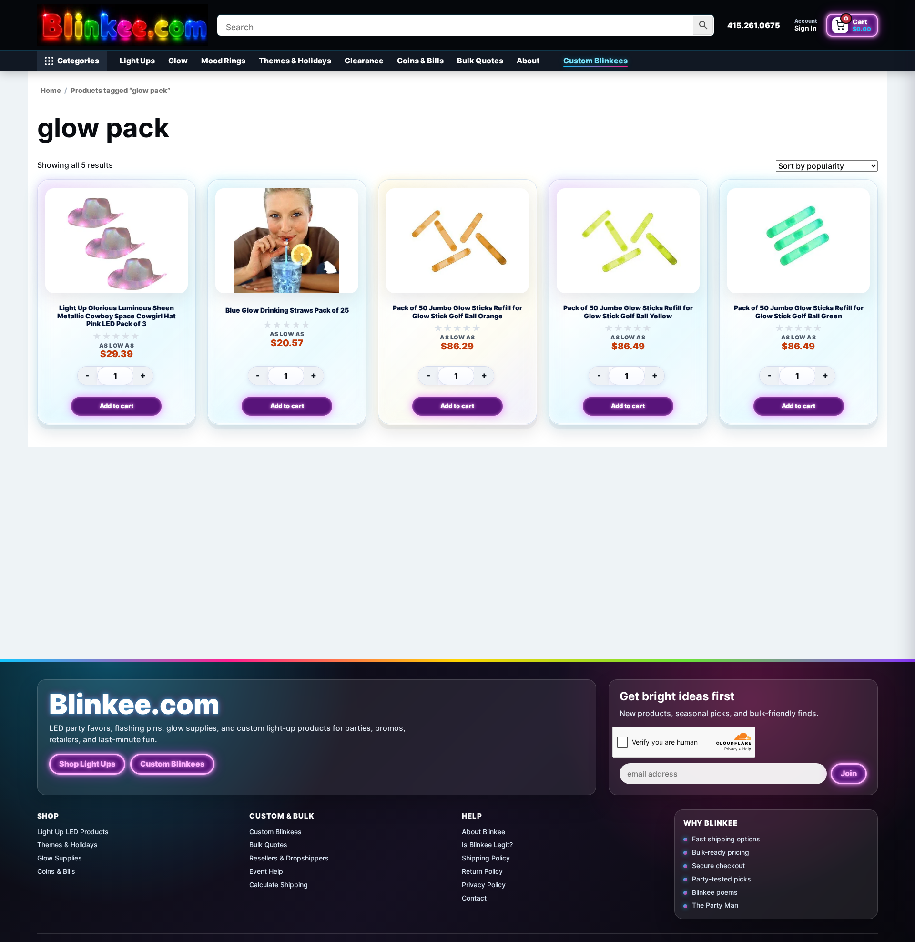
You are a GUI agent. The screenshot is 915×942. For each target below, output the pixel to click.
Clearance (364, 60)
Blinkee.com (134, 704)
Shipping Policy (486, 858)
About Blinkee (483, 832)
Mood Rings (223, 60)
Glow (178, 60)
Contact (474, 898)
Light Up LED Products (73, 832)
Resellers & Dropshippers (289, 858)
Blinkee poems (715, 892)
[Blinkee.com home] (123, 25)
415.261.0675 (753, 25)
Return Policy (482, 871)
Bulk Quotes (480, 60)
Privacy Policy (484, 885)
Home (51, 90)
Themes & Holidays (295, 60)
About (528, 60)
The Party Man (715, 905)
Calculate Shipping (278, 885)
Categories (78, 60)
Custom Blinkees (595, 60)
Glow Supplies (59, 858)
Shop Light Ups (87, 763)
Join (849, 773)
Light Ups (137, 60)
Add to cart (116, 406)
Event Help (266, 871)
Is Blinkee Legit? (487, 844)
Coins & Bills (420, 60)
